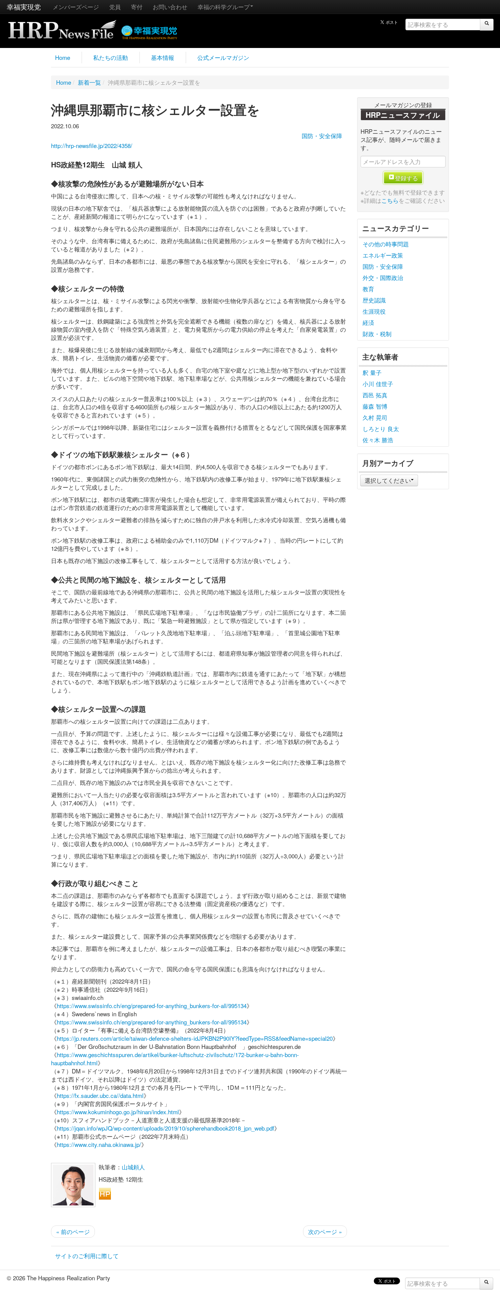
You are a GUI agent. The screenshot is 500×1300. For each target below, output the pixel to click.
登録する (406, 178)
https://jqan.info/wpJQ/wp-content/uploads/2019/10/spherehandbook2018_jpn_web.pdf (165, 1128)
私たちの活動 (110, 57)
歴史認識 (374, 300)
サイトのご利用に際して (87, 1255)
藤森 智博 (375, 406)
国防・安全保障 (322, 135)
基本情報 (162, 57)
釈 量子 (372, 372)
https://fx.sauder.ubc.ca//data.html (100, 1095)
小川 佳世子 (378, 383)
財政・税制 (377, 333)
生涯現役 (374, 311)
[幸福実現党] (149, 31)
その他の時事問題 (386, 244)
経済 (368, 322)
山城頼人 (133, 1167)
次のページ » (325, 1231)
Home (62, 57)
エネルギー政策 (383, 255)
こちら (390, 200)
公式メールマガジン (223, 57)
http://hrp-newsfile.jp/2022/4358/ (91, 145)
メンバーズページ (76, 6)
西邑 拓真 (375, 395)
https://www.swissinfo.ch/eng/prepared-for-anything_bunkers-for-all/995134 (152, 1005)
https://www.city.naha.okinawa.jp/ (99, 1144)
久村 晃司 (375, 417)
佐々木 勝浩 (378, 439)
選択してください (388, 480)
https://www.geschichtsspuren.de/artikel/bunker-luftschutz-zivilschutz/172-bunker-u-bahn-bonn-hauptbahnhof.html (175, 1058)
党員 (115, 6)
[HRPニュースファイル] (62, 27)
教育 (368, 288)
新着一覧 (89, 82)
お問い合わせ (170, 6)
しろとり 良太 (381, 428)
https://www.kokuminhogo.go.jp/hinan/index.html (118, 1111)
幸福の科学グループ (224, 6)
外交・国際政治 (383, 277)
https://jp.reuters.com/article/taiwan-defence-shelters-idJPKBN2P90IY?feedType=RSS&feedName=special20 (195, 1038)
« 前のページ (73, 1231)
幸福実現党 (24, 7)
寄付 (137, 6)
